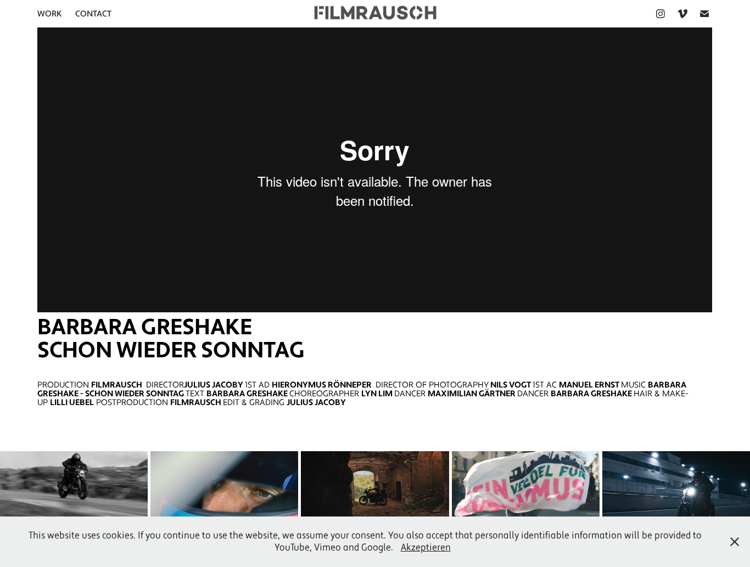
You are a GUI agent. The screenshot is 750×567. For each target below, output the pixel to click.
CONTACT (93, 14)
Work (49, 14)
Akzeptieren (426, 547)
